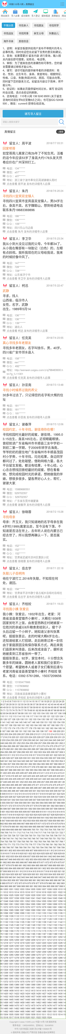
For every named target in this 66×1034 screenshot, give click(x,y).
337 (54, 757)
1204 (5, 939)
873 (51, 862)
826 (47, 853)
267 (18, 746)
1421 (11, 993)
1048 (5, 901)
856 (44, 859)
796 (50, 847)
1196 (27, 936)
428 (50, 775)
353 (57, 760)
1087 (22, 909)
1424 (27, 993)
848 (10, 859)
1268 (27, 954)
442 (44, 778)
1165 (54, 927)
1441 (54, 996)
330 (25, 757)
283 (21, 748)
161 (23, 725)
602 (8, 811)
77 (22, 710)
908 (5, 871)
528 (19, 796)
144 (16, 722)
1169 (11, 930)
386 (2, 769)
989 (23, 886)
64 (49, 707)
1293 (32, 960)
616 (2, 814)
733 (43, 835)
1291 (22, 960)
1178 (60, 930)
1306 (38, 963)
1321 (54, 966)
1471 (22, 1005)
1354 (38, 975)
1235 (43, 945)
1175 (43, 930)
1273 (54, 954)
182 (47, 728)
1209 (32, 939)
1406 (60, 987)
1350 (16, 975)
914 (30, 871)
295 (6, 751)
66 (55, 707)
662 (2, 823)
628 (53, 814)
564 (42, 802)
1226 (60, 942)
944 (27, 877)
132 (30, 719)
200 (59, 731)
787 (12, 847)
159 (15, 725)
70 (1, 710)
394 (36, 769)
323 (60, 754)
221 (18, 737)
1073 (11, 906)
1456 (5, 1002)
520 (50, 793)
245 (54, 740)
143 (12, 722)
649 (12, 820)
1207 (22, 939)
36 (31, 704)
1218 (16, 942)
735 (51, 835)
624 (36, 814)
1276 (5, 957)
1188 (49, 933)
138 (56, 719)
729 (26, 835)
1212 (49, 939)
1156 (5, 927)
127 (9, 719)
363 (34, 763)
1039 (22, 898)
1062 (16, 903)
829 (60, 853)
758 (19, 841)
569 (63, 802)
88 (55, 710)
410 (39, 772)
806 (27, 850)
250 (10, 743)
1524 (49, 1017)
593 (34, 808)
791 (29, 847)
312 (13, 754)
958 (22, 880)
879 (12, 865)
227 (43, 737)
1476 (49, 1005)
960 (30, 880)
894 (10, 868)
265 (9, 746)
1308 (49, 963)
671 (40, 823)
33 (22, 704)
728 (22, 835)
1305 (32, 963)
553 (60, 799)
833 (12, 856)
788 (16, 847)
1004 (27, 889)
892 (2, 868)
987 (15, 886)
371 (4, 766)
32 (19, 704)
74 (13, 710)
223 (26, 737)
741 (12, 838)
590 (22, 808)
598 (56, 808)
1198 (38, 936)
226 (39, 737)
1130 (60, 918)
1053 (32, 901)
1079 (43, 906)
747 (37, 838)
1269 (32, 954)
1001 (11, 889)
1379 (43, 981)
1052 (27, 901)
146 (25, 722)
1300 (5, 963)
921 (60, 871)
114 (19, 716)
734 (47, 835)
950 (53, 877)
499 (26, 790)
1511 (43, 1014)
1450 (38, 999)
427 (46, 775)
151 (46, 722)
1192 (5, 936)
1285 (54, 957)
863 (9, 862)
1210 (38, 939)
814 (61, 850)
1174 (38, 930)
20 (48, 701)
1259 (43, 951)
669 (31, 823)
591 (26, 808)
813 (57, 850)
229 (51, 737)
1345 (54, 972)
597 (51, 808)
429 (54, 775)
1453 (54, 999)
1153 (54, 924)
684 (30, 826)
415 (60, 772)
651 (21, 820)
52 (13, 707)
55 (22, 707)
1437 (32, 996)
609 (37, 811)
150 (42, 722)
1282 (38, 957)
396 (44, 769)
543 (18, 799)
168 (53, 725)
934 (50, 874)
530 (27, 796)
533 (40, 796)
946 (36, 877)
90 (61, 710)
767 (57, 841)
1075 (22, 906)
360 (22, 763)
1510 (38, 1014)
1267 (22, 954)
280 (8, 748)
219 (9, 737)
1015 (22, 892)
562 (33, 802)
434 (10, 778)
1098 (16, 912)
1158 (16, 927)
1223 (43, 942)
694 (8, 829)
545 (26, 799)
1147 (22, 924)
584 (61, 805)
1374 (16, 981)
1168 (5, 930)
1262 (60, 951)
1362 (16, 978)
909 (9, 871)
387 (6, 769)
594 (39, 808)
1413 (32, 990)
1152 (49, 924)
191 (21, 731)
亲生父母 (39, 33)
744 (25, 838)
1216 (5, 942)
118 (36, 716)
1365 (32, 978)
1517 (11, 1017)
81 (34, 710)
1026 (16, 895)
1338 (16, 972)
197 (46, 731)
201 (63, 731)
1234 (38, 945)
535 (48, 796)
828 (56, 853)
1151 (43, 924)
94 (7, 713)
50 (7, 707)
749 (46, 838)
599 (60, 808)
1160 (27, 927)
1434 (16, 996)
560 (25, 802)
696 (16, 829)
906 (61, 868)
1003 (22, 889)
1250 (60, 948)
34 (25, 704)
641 (43, 817)
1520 (27, 1017)
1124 (27, 918)
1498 (38, 1011)
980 (50, 883)
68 (61, 707)
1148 (27, 924)
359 (18, 763)
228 (47, 737)
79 (28, 710)
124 (61, 716)
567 (54, 802)
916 (39, 871)
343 (15, 760)
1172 (27, 930)
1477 (54, 1005)
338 (59, 757)
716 (36, 832)
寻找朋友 (39, 25)
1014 (16, 892)
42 (49, 704)
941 (15, 877)
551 (51, 799)
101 (30, 713)
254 (27, 743)
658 (50, 820)
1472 (27, 1005)
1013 (11, 892)
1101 (32, 912)
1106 (60, 912)
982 (59, 883)
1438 (38, 996)
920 (56, 871)
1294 (38, 960)
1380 (49, 981)
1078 (38, 906)
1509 (32, 1014)
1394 (60, 984)
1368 (49, 978)
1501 (54, 1011)
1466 (60, 1002)
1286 (60, 957)
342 (10, 760)
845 (63, 856)
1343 (43, 972)
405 (18, 772)
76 (19, 710)
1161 (32, 927)
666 (19, 823)
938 (2, 877)
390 (19, 769)
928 (25, 874)
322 (56, 754)
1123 (22, 918)
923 (4, 874)
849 (15, 859)
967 (60, 880)
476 (59, 784)
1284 (49, 957)
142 (8, 722)
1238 (60, 945)
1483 (22, 1008)
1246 (38, 948)
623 (31, 814)
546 (30, 799)
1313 (11, 966)
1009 (54, 889)
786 (8, 847)
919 (51, 871)
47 (64, 704)
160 (19, 725)
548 (39, 799)
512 (16, 793)
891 (63, 865)
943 (23, 877)
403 (9, 772)
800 (2, 850)
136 (47, 719)
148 (33, 722)
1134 (16, 921)
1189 (54, 933)
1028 (27, 895)
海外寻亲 (8, 41)
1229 (11, 945)
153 (54, 722)
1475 (43, 1005)
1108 (5, 915)
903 (48, 868)
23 (57, 701)
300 (27, 751)
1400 (27, 987)
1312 (5, 966)
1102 (38, 912)
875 (60, 862)
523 (63, 793)
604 (16, 811)
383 (54, 766)
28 (7, 704)
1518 (16, 1017)
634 (13, 817)
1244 (27, 948)
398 (53, 769)
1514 (60, 1014)
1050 (16, 901)
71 (4, 710)
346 (27, 760)
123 (57, 716)
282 (16, 748)
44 (55, 704)
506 (56, 790)
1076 (27, 906)
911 (18, 871)
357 (9, 763)
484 (27, 787)
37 (34, 704)
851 (23, 859)
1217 (11, 942)
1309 (54, 963)
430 (59, 775)
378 (33, 766)
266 (13, 746)
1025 (11, 895)
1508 (27, 1014)
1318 (38, 966)
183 (51, 728)
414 (56, 772)
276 (56, 746)
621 (23, 814)
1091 (43, 909)
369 (60, 763)
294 (2, 751)
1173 (32, 930)
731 (34, 835)
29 (10, 704)
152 (50, 722)
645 (60, 817)
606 (25, 811)
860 (61, 859)
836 (25, 856)
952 (61, 877)
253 (23, 743)
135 (43, 719)
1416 (49, 990)
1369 (54, 978)
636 (22, 817)
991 (31, 886)
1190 (60, 933)
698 (25, 829)
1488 (49, 1008)
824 (39, 853)
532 (36, 796)
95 (10, 713)
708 (2, 832)
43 (52, 704)
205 (15, 734)
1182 (16, 933)
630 (61, 814)
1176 (49, 930)
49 (4, 707)
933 (46, 874)
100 (26, 713)
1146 (16, 924)
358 (13, 763)
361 (26, 763)
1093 (54, 909)
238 (25, 740)
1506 (16, 1014)
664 (10, 823)
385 (63, 766)
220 (13, 737)
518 (42, 793)
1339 (22, 972)
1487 (43, 1008)
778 (39, 844)
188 (8, 731)
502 (39, 790)
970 (8, 883)
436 (19, 778)
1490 (60, 1008)
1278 (16, 957)
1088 (27, 909)
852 (27, 859)
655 (37, 820)
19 (45, 701)
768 (61, 841)
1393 (54, 984)
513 (21, 793)
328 (16, 757)
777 (34, 844)
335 (46, 757)
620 (19, 814)
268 (22, 746)
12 (24, 701)
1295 (43, 960)
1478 (60, 1005)
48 (1, 707)
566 (50, 802)
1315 (22, 966)
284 (25, 748)
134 (39, 719)
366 (47, 763)
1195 (22, 936)
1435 (22, 996)
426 (42, 775)
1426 (38, 993)
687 (43, 826)
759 (23, 841)
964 (47, 880)
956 (13, 880)
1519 (22, 1017)
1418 (60, 990)
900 (36, 868)
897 (23, 868)
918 (47, 871)
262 (61, 743)
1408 (5, 990)
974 (25, 883)
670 (36, 823)
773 (18, 844)
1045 (54, 898)
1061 (11, 903)
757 (15, 841)
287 (37, 748)
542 (13, 799)
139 (60, 719)
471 (37, 784)
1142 (60, 921)
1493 (11, 1011)
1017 (32, 892)
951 (57, 877)
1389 (32, 984)
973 (21, 883)
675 (57, 823)
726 (13, 835)
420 (16, 775)
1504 (5, 1014)
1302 (16, 963)
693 (4, 829)
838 (33, 856)
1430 (60, 993)
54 (19, 707)
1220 (27, 942)
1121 (11, 918)
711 (15, 832)
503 (43, 790)
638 (30, 817)
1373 (11, 981)
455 (34, 781)
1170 (16, 930)
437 (23, 778)
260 (53, 743)
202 (2, 734)
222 (22, 737)
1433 (11, 996)
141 (4, 722)
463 (4, 784)
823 (34, 853)
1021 (54, 892)
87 (52, 710)
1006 (38, 889)
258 (44, 743)
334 (42, 757)
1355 (43, 975)
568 (59, 802)
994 (44, 886)
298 (19, 751)
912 (22, 871)
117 (31, 716)
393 (31, 769)
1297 (54, 960)
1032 (49, 895)
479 (6, 787)
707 (63, 829)
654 (33, 820)
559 (21, 802)
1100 (27, 912)
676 (61, 823)
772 (13, 844)
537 (57, 796)
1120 (5, 918)
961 (34, 880)
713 (23, 832)
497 (18, 790)
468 (25, 784)
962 (39, 880)
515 (29, 793)
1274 (60, 954)
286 (33, 748)
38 (37, 704)
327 (12, 757)
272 (39, 746)
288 (42, 748)
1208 (27, 939)
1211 (43, 939)
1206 (16, 939)
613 (54, 811)
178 (30, 728)
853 (31, 859)
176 (22, 728)
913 (26, 871)
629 (57, 814)
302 (36, 751)
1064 (27, 903)
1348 (5, 975)
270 (30, 746)
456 (39, 781)
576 (27, 805)
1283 (43, 957)
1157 (11, 927)
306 (53, 751)
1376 (27, 981)
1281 (32, 957)
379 (37, 766)
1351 (22, 975)
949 (48, 877)
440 (36, 778)
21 (51, 701)
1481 (11, 1008)
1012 (5, 892)
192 (25, 731)
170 (61, 725)
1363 (22, 978)
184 (56, 728)
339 (63, 757)
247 (63, 740)
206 (19, 734)
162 (27, 725)
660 (59, 820)
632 (5, 817)
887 (46, 865)
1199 (43, 936)
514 (25, 793)
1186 (38, 933)
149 (37, 722)
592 (30, 808)
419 (12, 775)
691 (60, 826)
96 (13, 713)
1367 (43, 978)
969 (4, 883)
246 (59, 740)
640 (39, 817)
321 (51, 754)
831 (4, 856)
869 (34, 862)
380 (42, 766)
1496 (27, 1011)
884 (33, 865)
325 (4, 757)
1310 (60, 963)
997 (57, 886)
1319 (43, 966)
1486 (38, 1008)
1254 (16, 951)
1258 (38, 951)
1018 (38, 892)
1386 (16, 984)
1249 (54, 948)
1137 (32, 921)
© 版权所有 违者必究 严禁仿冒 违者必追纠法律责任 (33, 1032)
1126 (38, 918)
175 (18, 728)
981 (54, 883)
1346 (60, 972)
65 (52, 707)
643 (51, 817)
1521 (32, 1017)
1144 (5, 924)
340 (2, 760)
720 (53, 832)
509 (4, 793)
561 (29, 802)
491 (57, 787)
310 (5, 754)
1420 (5, 993)
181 (43, 728)
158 (10, 725)
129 (18, 719)
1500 (49, 1011)
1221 (32, 942)
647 (4, 820)
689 (51, 826)
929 (29, 874)
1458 (16, 1002)
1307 (43, 963)
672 (44, 823)
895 (15, 868)
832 (8, 856)
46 (61, 704)
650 (16, 820)
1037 (11, 898)
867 (26, 862)
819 (18, 853)
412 (47, 772)
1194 (16, 936)
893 (6, 868)
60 (37, 707)
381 (46, 766)
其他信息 (24, 41)
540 (5, 799)
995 (48, 886)
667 (23, 823)
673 (48, 823)
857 (48, 859)
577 (31, 805)
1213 (54, 939)
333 (37, 757)
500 (30, 790)
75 (16, 710)
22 (54, 701)
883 (29, 865)
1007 (43, 889)
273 (43, 746)
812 (53, 850)
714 (27, 832)
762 (36, 841)
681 (18, 826)
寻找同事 (24, 33)
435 (15, 778)
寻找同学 (54, 25)
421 (21, 775)
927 (21, 874)
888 (50, 865)
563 (37, 802)
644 (56, 817)
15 (33, 701)
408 (30, 772)
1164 (49, 927)
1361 (11, 978)
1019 (43, 892)
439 (31, 778)
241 (37, 740)
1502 (60, 1011)
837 (29, 856)
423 (29, 775)
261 (57, 743)
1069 (54, 903)
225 (34, 737)
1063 (22, 903)
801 (6, 850)
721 (57, 832)
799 (63, 847)
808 (36, 850)
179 (34, 728)
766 (53, 841)
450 (13, 781)
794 (42, 847)
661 (63, 820)
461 (60, 781)
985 (6, 886)
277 (60, 746)
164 (36, 725)
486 (36, 787)
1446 (16, 999)
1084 (5, 909)
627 (48, 814)
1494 (16, 1011)
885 (37, 865)
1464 (49, 1002)
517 (37, 793)
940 (10, 877)
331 (29, 757)
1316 (27, 966)
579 (40, 805)
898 (27, 868)
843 (54, 856)
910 (13, 871)
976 (33, 883)
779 (43, 844)
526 (10, 796)
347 (31, 760)
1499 (43, 1011)
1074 (16, 906)
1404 (49, 987)
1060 (5, 903)
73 (10, 710)
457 (43, 781)
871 (43, 862)
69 (64, 707)
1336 (5, 972)
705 (54, 829)
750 (50, 838)
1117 (54, 915)
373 (12, 766)
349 (40, 760)
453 (26, 781)
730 (30, 835)
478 (2, 787)
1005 (32, 889)
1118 (60, 915)
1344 (49, 972)
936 (59, 874)
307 (57, 751)
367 (51, 763)
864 (13, 862)
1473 (32, 1005)
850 (19, 859)
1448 (27, 999)
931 (37, 874)
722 (61, 832)
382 (50, 766)
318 (39, 754)
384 (59, 766)
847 (6, 859)
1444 (5, 999)
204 (10, 734)
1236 (49, 945)
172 (5, 728)
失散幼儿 (54, 33)
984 (2, 886)
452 (22, 781)
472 (42, 784)
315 (26, 754)
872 (47, 862)
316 (30, 754)
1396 (5, 987)
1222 (38, 942)
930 (33, 874)
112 (10, 716)
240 (33, 740)
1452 (49, 999)
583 (57, 805)
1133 (11, 921)
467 (21, 784)
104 (43, 713)
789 (21, 847)
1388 (27, 984)
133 (34, 719)
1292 (27, 960)
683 (26, 826)
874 (56, 862)
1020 (49, 892)
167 (48, 725)
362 (30, 763)
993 (40, 886)
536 (53, 796)
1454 (60, 999)
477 (63, 784)
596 (47, 808)
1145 (11, 924)
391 (23, 769)
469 (29, 784)
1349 (11, 975)
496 (13, 790)
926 (16, 874)
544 (22, 799)
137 (51, 719)
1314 (16, 966)
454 (30, 781)
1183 (22, 933)
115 (23, 716)
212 (44, 734)
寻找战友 (8, 33)
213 (48, 734)
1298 (60, 960)
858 (53, 859)
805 (23, 850)
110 (2, 716)
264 (5, 746)
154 (59, 722)
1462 (38, 1002)
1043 (43, 898)
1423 (22, 993)
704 (50, 829)
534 (44, 796)
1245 (32, 948)
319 (43, 754)
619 (15, 814)
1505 (11, 1014)
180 (39, 728)
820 (22, 853)
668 (27, 823)
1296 (49, 960)
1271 (43, 954)
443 (48, 778)
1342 (38, 972)
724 (5, 835)
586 (5, 808)
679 (9, 826)
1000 (5, 889)
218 (5, 737)
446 (61, 778)
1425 (32, 993)
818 (13, 853)
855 (40, 859)
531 (31, 796)
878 (8, 865)
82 (37, 710)
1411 (22, 990)
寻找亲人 (24, 25)
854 (36, 859)
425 (37, 775)
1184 (27, 933)
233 (4, 740)
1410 (16, 990)
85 (46, 710)
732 (39, 835)
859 (57, 859)
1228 (5, 945)
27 (4, 704)
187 (4, 731)
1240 (5, 948)
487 (40, 787)
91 (64, 710)
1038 (16, 898)
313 (18, 754)
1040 (27, 898)
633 (9, 817)
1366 (38, 978)
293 (63, 748)
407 (26, 772)
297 (15, 751)
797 (54, 847)
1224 (49, 942)
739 (4, 838)
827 (51, 853)
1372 (5, 981)
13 (27, 701)
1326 (16, 969)
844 (59, 856)
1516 (5, 1017)
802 (10, 850)
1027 (22, 895)
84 (43, 710)
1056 (49, 901)
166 (44, 725)
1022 (60, 892)
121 (48, 716)
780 (47, 844)
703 (46, 829)
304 (44, 751)
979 (46, 883)
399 (57, 769)
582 (53, 805)
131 (26, 719)
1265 (11, 954)
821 (26, 853)
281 (12, 748)
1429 (54, 993)
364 (39, 763)
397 (48, 769)
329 (21, 757)
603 (12, 811)
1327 (22, 969)
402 (5, 772)
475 (54, 784)
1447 (22, 999)
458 (47, 781)
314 (22, 754)
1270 (38, 954)
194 (33, 731)
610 (42, 811)
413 (51, 772)
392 (27, 769)
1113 (32, 915)
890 (59, 865)
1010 (60, 889)
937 (63, 874)
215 (57, 734)
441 (40, 778)
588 (13, 808)
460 (56, 781)
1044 (49, 898)
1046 (60, 898)
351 (48, 760)
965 (51, 880)
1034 (60, 895)
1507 (22, 1014)
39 (40, 704)
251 (15, 743)
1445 (11, 999)
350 (44, 760)
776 (30, 844)
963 (43, 880)
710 (10, 832)
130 (22, 719)
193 (29, 731)
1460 (27, 1002)
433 (6, 778)
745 (29, 838)
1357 (54, 975)
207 (23, 734)
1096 (5, 912)
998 (61, 886)
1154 (60, 924)
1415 (43, 990)
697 (21, 829)
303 (40, 751)
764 (44, 841)
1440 (49, 996)
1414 (38, 990)
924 (8, 874)
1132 (5, 921)
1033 (54, 895)
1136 (27, 921)
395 (40, 769)
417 (4, 775)
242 (42, 740)
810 (44, 850)
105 (47, 713)
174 (13, 728)
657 (46, 820)
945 (31, 877)
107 (55, 713)
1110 (16, 915)
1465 (54, 1002)
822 (30, 853)
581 (48, 805)
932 (42, 874)
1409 (11, 990)
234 (8, 740)
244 (50, 740)
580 (44, 805)
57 (28, 707)
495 (9, 790)
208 (27, 734)
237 (21, 740)
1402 (38, 987)
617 (6, 814)
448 (5, 781)
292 (59, 748)
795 (46, 847)
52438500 (49, 1025)
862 (5, 862)
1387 (22, 984)
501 (34, 790)
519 (46, 793)
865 (18, 862)
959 (26, 880)
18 (42, 701)
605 (21, 811)
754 (2, 841)
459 (51, 781)
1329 (32, 969)
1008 (49, 889)
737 (60, 835)
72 (7, 710)
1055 (43, 901)
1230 (16, 945)
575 (23, 805)
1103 (43, 912)
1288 (5, 960)
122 (53, 716)
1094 (60, 909)
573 (15, 805)
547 (34, 799)
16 (36, 701)
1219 (22, 942)
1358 (60, 975)
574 (19, 805)
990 (27, 886)
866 (22, 862)
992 (36, 886)
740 (8, 838)
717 (40, 832)
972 (16, 883)
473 (46, 784)
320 (47, 754)
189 (12, 731)
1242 (16, 948)
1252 (5, 951)
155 (63, 722)
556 (8, 802)
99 (22, 713)
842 (50, 856)
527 (15, 796)
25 (63, 701)
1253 (11, 951)
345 (23, 760)
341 (6, 760)
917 (43, 871)
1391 (43, 984)
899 (31, 868)
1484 (27, 1008)
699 (29, 829)
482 (19, 787)
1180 (5, 933)
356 (5, 763)
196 (42, 731)
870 (39, 862)
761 (31, 841)
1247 (43, 948)
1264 (5, 954)
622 (27, 814)
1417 (54, 990)
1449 (32, 999)
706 (59, 829)
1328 (27, 969)
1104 (49, 912)
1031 (43, 895)
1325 (11, 969)
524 (2, 796)
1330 (38, 969)
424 (33, 775)
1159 (22, 927)
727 (18, 835)
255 (31, 743)
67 (58, 707)
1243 (22, 948)
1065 (32, 903)
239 (29, 740)
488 (44, 787)
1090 (38, 909)
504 (47, 790)
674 (53, 823)
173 (9, 728)
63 (46, 707)
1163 (43, 927)
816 (5, 853)
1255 (22, 951)
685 (34, 826)
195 (37, 731)
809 (40, 850)
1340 (27, 972)
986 (10, 886)
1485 (32, 1008)
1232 (27, 945)
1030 (38, 895)
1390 (38, 984)
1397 (11, 987)
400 (61, 769)
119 (40, 716)
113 (15, 716)
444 (53, 778)
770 (5, 844)
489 (48, 787)
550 (47, 799)
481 (15, 787)
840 (42, 856)
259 (48, 743)
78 (25, 710)
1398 (16, 987)
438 (27, 778)
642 (47, 817)
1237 (54, 945)
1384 (5, 984)
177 (26, 728)
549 (43, 799)
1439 (43, 996)
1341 (32, 972)
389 (15, 769)
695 (12, 829)
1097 (11, 912)
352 (53, 760)
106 (51, 713)
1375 (22, 981)
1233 (32, 945)
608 (33, 811)
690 (56, 826)
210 (36, 734)
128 (13, 719)
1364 (27, 978)
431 (63, 775)
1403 (43, 987)
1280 (27, 957)
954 (5, 880)
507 (60, 790)
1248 (49, 948)
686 (39, 826)
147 (29, 722)
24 (60, 701)
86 (49, 710)
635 (18, 817)
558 (16, 802)
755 (6, 841)
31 (16, 704)
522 (59, 793)
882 (25, 865)
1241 (11, 948)
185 (60, 728)
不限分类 (8, 25)
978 (42, 883)
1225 (54, 942)
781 (51, 844)
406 (22, 772)
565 (46, 802)
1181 (11, 933)
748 (42, 838)
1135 (22, 921)
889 (54, 865)
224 (30, 737)
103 (38, 713)
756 (10, 841)
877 (4, 865)
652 (25, 820)
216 (61, 734)
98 (19, 713)
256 (36, 743)
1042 (38, 898)
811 (48, 850)
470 (33, 784)
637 (26, 817)
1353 (32, 975)
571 (6, 805)
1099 (22, 912)
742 (16, 838)
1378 (38, 981)
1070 (60, 903)
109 (64, 713)
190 (16, 731)
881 (21, 865)
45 (58, 704)
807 (31, 850)
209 (31, 734)
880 (16, 865)
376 (25, 766)
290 (50, 748)
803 (15, 850)
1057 (54, 901)
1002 (16, 889)
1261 (54, 951)
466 (16, 784)
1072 (5, 906)
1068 (49, 903)
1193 (11, 936)
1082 (60, 906)
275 (51, 746)
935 (54, 874)
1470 (16, 1005)
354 (61, 760)
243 (46, 740)
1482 (16, 1008)
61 (40, 707)
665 (15, 823)
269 (26, 746)
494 (5, 790)
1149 (32, 924)
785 (4, 847)
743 (21, 838)
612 (50, 811)
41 (46, 704)
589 (18, 808)
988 (19, 886)
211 (40, 734)
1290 (16, 960)
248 (2, 743)
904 (53, 868)
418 (8, 775)
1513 (54, 1014)
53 (16, 707)
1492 (5, 1011)
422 (25, 775)
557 (12, 802)
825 (43, 853)
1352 (27, 975)
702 (42, 829)
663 (6, 823)
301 (31, 751)
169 (57, 725)
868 (30, 862)
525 (6, 796)
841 (46, 856)
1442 (60, 996)
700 (33, 829)
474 (50, 784)
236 (16, 740)
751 (54, 838)
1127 (43, 918)
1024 (5, 895)
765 (48, 841)
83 (40, 710)
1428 (49, 993)
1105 (54, 912)
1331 (43, 969)
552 (56, 799)
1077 (32, 906)
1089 (32, 909)
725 (9, 835)
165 (40, 725)
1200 (49, 936)
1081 (54, 906)
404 (13, 772)
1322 (60, 966)
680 (13, 826)
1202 (60, 936)
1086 (16, 909)
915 (34, 871)
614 (59, 811)
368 (56, 763)
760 (27, 841)
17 (39, 701)
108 (60, 713)
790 (25, 847)
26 (1, 704)
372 (8, 766)
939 (6, 877)
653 (29, 820)
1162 (38, 927)
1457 (11, 1002)
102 (34, 713)
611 (46, 811)
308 (61, 751)
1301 (11, 963)
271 (34, 746)
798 (59, 847)
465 (12, 784)
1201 (54, 936)
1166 (60, 927)
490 (53, 787)
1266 (16, 954)
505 (51, 790)
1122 (16, 918)
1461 (32, 1002)
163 (31, 725)
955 (9, 880)
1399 (22, 987)
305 (48, 751)
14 (30, 701)
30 (13, 704)
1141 (54, 921)
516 (33, 793)
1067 (43, 903)
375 (21, 766)
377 (29, 766)
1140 (49, 921)
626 (44, 814)
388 (10, 769)
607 (29, 811)
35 (28, 704)
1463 (43, 1002)
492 (61, 787)
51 (10, 707)
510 (8, 793)
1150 (38, 924)
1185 (32, 933)
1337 (11, 972)
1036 (5, 898)
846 (2, 859)
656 (42, 820)
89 (58, 710)
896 (19, 868)
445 (57, 778)
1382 (60, 981)
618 (10, 814)
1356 (49, 975)
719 (48, 832)
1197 (32, 936)
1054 (38, 901)
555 (4, 802)
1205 (11, 939)
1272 (49, 954)
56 (25, 707)
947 (40, 877)
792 (33, 847)
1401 (32, 987)
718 (44, 832)
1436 (27, 996)
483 (23, 787)
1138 (38, 921)
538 (61, 796)
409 (34, 772)
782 (56, 844)
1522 (38, 1017)
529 (23, 796)
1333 (54, 969)
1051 (22, 901)
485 (31, 787)
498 (22, 790)
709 (6, 832)
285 (29, 748)
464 (8, 784)
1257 (32, 951)
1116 (49, 915)
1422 (16, 993)
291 (54, 748)
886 (42, 865)
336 (50, 757)
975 (29, 883)
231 (60, 737)
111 (6, 716)
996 (53, 886)
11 (21, 701)
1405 (54, 987)
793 (37, 847)
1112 (27, 915)
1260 (49, 951)
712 (19, 832)
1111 (22, 915)
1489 (54, 1008)
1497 (32, 1011)
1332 (49, 969)
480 (10, 787)
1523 (43, 1017)
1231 (22, 945)
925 (12, 874)
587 (9, 808)
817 (9, 853)
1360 (5, 978)
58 (31, 707)
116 (27, 716)
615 (63, 811)
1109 (11, 915)
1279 (22, 957)
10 (18, 701)
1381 (54, 981)
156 (2, 725)
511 (12, 793)
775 (26, 844)
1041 (32, 898)
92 (1, 713)
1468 (5, 1005)
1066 (38, 903)
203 (6, 734)
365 (43, 763)
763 (40, 841)
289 (46, 748)
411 (43, 772)
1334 (60, 969)
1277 (11, 957)
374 (16, 766)
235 (12, 740)
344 (19, 760)
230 (56, 737)
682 (22, 826)
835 (21, 856)
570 (2, 805)
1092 (49, 909)
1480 (5, 1008)
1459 (22, 1002)
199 (54, 731)
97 (16, 713)
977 (37, 883)
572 (10, 805)
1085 (11, 909)
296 (10, 751)
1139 (43, 921)
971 (12, 883)
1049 (11, 901)
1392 (49, 984)
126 (5, 719)
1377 (32, 981)
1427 (43, 993)
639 (34, 817)
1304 (27, 963)
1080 (49, 906)
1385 (11, 984)
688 (47, 826)
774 (22, 844)
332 (33, 757)
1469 (11, 1005)
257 (40, 743)
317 (34, 754)
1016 (27, 892)
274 (47, 746)
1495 (22, 1011)
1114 (38, 915)
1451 (43, 999)
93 (4, 713)
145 (21, 722)
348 (36, 760)
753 (63, 838)
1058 (60, 901)
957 (18, 880)
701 (37, 829)
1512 (49, 1014)
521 (54, 793)
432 (2, 778)
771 (9, 844)
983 (63, 883)
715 (31, 832)
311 (9, 754)
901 (40, 868)
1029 (32, 895)
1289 (11, 960)
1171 (22, 930)
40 (43, 704)
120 (44, 716)
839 (37, 856)
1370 (60, 978)
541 (9, 799)
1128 (49, 918)
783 (60, 844)
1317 (32, 966)
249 (6, 743)
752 (59, 838)
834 (16, 856)
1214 (60, 939)
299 (23, 751)
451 (18, 781)
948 (44, 877)
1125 (32, 918)
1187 (43, 933)
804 (19, 850)
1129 (54, 918)
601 (4, 811)
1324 (5, 969)
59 (34, 707)
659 (54, 820)
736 (56, 835)
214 (53, 734)
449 (9, 781)
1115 (43, 915)
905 (57, 868)
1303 (22, 963)
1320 (49, 966)
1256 (27, 951)
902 (44, 868)
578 (36, 805)
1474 (38, 1005)
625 (40, 814)
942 (19, 877)
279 (4, 748)
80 (31, 710)
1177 (54, 930)
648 (8, 820)
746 (33, 838)
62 (43, 707)
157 (6, 725)
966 (56, 880)
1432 (5, 996)
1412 (27, 990)
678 (5, 826)
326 (8, 757)
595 (43, 808)
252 (19, 743)
